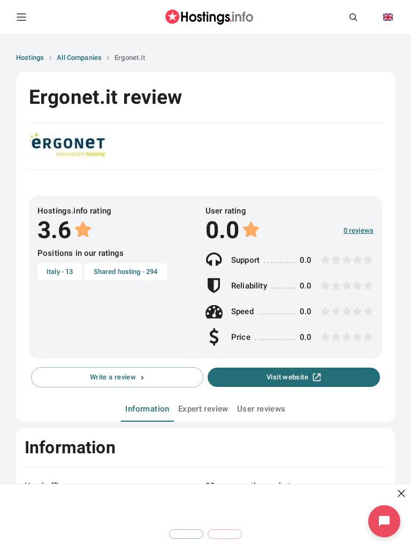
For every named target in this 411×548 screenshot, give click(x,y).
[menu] (21, 17)
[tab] (147, 409)
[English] (388, 17)
